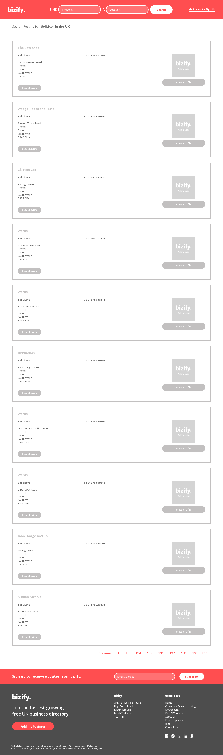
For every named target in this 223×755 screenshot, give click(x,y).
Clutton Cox (27, 170)
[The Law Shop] (183, 65)
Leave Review (29, 87)
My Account (172, 709)
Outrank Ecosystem (94, 748)
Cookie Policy (16, 746)
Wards (23, 231)
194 (138, 653)
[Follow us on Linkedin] (185, 736)
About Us (170, 716)
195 (149, 653)
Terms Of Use (60, 746)
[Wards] (183, 248)
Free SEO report (174, 713)
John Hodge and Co (33, 536)
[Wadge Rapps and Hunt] (183, 126)
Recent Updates (174, 720)
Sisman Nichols (29, 597)
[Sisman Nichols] (183, 614)
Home (168, 702)
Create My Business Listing (180, 706)
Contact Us (171, 727)
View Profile (183, 82)
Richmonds (26, 353)
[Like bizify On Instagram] (173, 736)
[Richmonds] (183, 370)
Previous (105, 653)
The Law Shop (29, 48)
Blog (167, 723)
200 (204, 653)
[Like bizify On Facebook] (166, 736)
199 (194, 653)
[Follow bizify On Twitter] (179, 736)
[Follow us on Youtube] (191, 736)
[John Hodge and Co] (183, 553)
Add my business (33, 726)
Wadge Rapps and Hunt (36, 109)
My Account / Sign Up (202, 9)
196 (160, 653)
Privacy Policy (29, 746)
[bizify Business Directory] (16, 9)
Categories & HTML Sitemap (86, 746)
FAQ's (70, 746)
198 (183, 653)
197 (172, 653)
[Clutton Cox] (183, 187)
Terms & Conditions (45, 746)
